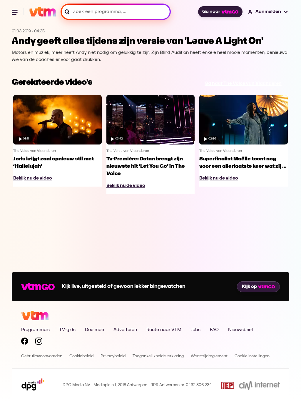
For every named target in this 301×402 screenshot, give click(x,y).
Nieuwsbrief (240, 330)
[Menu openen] (15, 11)
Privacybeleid (113, 356)
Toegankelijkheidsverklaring (158, 356)
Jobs (195, 330)
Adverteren (125, 330)
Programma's (35, 330)
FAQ (214, 330)
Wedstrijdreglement (209, 356)
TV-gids (67, 330)
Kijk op (249, 286)
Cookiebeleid (81, 356)
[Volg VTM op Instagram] (38, 342)
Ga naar (211, 11)
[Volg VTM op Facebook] (24, 342)
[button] (268, 11)
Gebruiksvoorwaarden (41, 356)
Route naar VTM (163, 330)
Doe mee (94, 330)
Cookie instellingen (252, 356)
